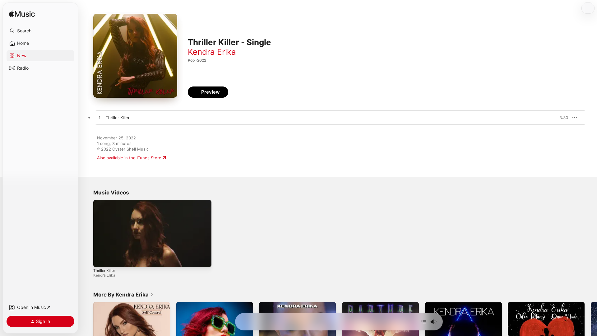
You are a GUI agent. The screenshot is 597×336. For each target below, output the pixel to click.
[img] (22, 14)
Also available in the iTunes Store (129, 157)
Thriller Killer (104, 270)
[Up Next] (424, 321)
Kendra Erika (212, 52)
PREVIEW (561, 117)
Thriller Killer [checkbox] (118, 117)
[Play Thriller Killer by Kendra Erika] (99, 118)
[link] (123, 294)
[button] (40, 31)
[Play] (101, 259)
